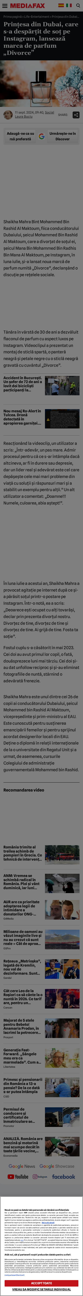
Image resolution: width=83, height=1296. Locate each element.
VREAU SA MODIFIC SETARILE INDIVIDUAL (41, 1289)
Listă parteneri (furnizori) (14, 1275)
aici (22, 1240)
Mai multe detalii (48, 1223)
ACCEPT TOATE (41, 1283)
